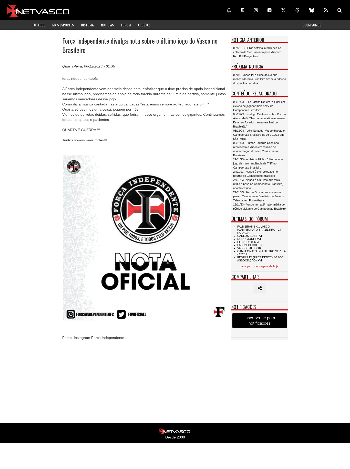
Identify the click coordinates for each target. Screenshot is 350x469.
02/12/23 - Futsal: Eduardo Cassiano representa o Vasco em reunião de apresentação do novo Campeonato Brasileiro (256, 149)
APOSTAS (144, 24)
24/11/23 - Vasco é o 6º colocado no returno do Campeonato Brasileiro (255, 173)
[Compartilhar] (259, 288)
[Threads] (297, 10)
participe (245, 266)
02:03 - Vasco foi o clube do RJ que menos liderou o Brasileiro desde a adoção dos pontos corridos (259, 79)
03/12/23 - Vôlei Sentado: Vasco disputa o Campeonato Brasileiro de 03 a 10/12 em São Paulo (259, 134)
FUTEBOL (39, 24)
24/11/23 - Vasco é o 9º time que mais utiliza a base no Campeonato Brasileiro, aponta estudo (258, 184)
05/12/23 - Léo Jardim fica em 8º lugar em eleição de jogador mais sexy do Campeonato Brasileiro (259, 106)
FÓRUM (126, 24)
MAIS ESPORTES (63, 24)
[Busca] (339, 10)
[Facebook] (269, 10)
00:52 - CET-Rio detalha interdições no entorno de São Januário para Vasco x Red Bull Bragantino (257, 52)
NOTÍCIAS (107, 24)
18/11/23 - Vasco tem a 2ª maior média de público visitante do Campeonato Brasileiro (259, 206)
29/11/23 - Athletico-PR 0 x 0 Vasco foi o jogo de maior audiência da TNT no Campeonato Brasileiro (258, 163)
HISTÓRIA (87, 24)
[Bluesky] (312, 10)
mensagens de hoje (266, 266)
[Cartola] (242, 10)
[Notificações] (228, 10)
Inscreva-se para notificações (259, 320)
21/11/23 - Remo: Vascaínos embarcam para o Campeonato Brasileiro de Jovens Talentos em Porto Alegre (258, 196)
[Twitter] (283, 10)
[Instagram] (256, 10)
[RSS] (326, 10)
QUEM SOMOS (312, 24)
